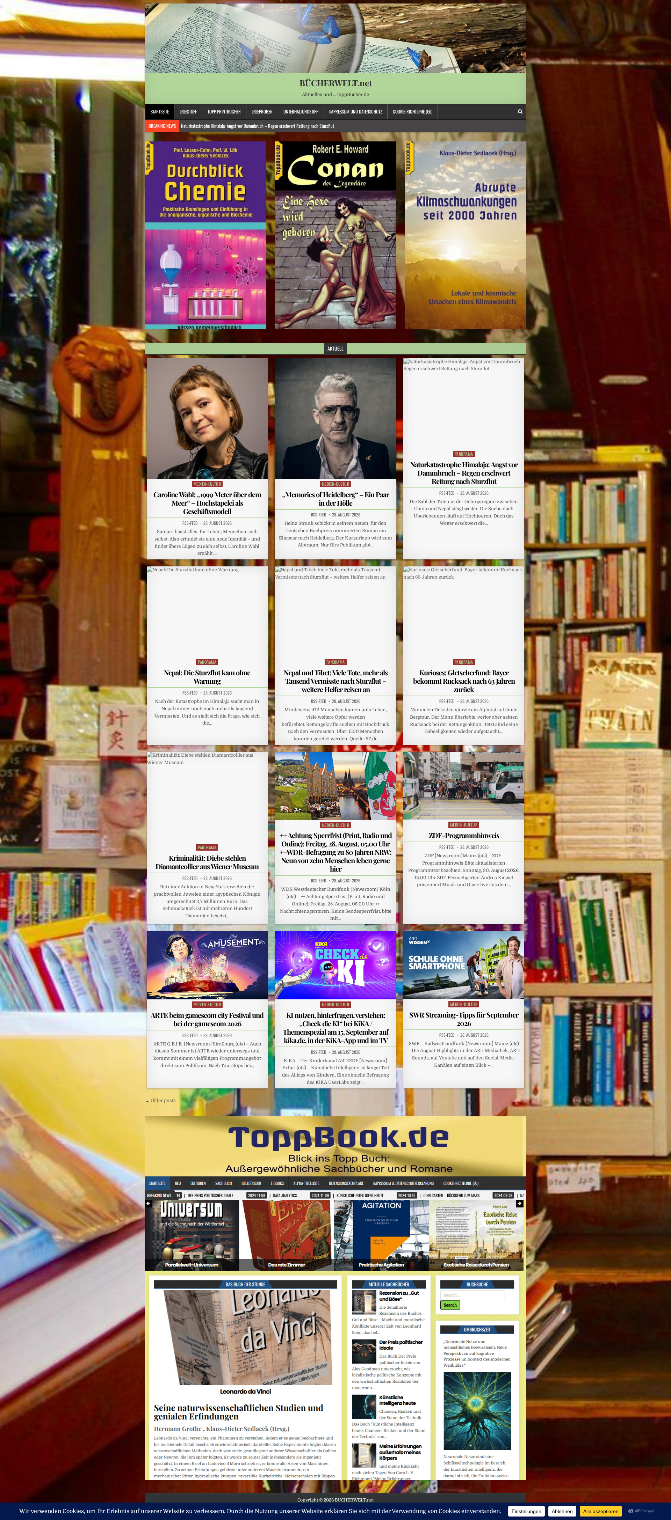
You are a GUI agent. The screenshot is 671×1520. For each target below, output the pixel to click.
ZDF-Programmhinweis (464, 835)
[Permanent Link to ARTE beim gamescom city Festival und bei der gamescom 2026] (207, 965)
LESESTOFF (188, 111)
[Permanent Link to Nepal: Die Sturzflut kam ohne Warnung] (207, 611)
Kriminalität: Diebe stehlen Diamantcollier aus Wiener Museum (207, 862)
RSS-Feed (189, 523)
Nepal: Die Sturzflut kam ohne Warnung (213, 125)
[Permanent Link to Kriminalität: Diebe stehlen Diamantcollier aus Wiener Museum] (207, 797)
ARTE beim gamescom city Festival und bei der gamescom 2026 (207, 1019)
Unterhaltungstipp (300, 111)
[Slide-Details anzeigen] (205, 235)
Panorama (464, 454)
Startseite (160, 111)
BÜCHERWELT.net (336, 82)
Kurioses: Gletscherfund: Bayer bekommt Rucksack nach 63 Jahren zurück (464, 681)
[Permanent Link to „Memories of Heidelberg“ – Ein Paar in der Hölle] (335, 418)
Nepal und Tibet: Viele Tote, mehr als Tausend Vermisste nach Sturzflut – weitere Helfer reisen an (336, 681)
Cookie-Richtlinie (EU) (412, 111)
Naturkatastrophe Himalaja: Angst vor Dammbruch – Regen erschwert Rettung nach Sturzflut (464, 473)
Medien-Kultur (207, 484)
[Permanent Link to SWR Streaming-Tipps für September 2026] (463, 965)
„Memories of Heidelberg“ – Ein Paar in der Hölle (335, 498)
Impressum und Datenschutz (355, 111)
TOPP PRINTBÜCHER (224, 111)
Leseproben (262, 111)
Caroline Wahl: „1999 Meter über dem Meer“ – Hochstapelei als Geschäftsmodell (207, 503)
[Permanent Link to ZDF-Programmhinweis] (463, 786)
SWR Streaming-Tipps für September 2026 (463, 1019)
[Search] (520, 111)
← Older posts (160, 1100)
